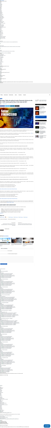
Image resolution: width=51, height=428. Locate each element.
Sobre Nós (1, 397)
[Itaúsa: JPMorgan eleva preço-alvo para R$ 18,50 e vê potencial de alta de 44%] (16, 240)
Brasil (1, 58)
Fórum (1, 3)
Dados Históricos (2, 24)
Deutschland (1, 392)
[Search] (49, 95)
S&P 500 (5, 69)
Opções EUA (1, 32)
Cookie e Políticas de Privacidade (4, 417)
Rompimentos (1, 26)
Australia (1, 59)
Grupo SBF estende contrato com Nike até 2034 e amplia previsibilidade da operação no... (28, 244)
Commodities (1, 33)
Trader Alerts (1, 22)
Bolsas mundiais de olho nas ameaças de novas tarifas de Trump (43, 112)
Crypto (1, 29)
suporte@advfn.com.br (2, 55)
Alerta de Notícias (2, 17)
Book (0, 2)
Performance (1, 14)
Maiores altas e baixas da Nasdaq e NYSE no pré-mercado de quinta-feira (43, 123)
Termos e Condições (2, 416)
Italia (0, 62)
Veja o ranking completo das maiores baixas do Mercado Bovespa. (8, 198)
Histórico (1, 13)
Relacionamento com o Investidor (4, 399)
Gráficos (1, 10)
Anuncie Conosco (2, 402)
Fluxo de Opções (2, 25)
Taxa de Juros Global (2, 37)
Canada (1, 60)
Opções (1, 11)
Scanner (1, 6)
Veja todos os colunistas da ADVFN (40, 117)
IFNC (31, 133)
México (1, 63)
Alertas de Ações (2, 21)
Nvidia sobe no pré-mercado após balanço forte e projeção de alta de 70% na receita (43, 127)
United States (2, 57)
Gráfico (13, 202)
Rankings (1, 4)
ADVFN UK (1, 388)
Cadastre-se (1, 82)
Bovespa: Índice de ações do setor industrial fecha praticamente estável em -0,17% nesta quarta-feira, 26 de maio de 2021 (8, 224)
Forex (0, 28)
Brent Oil (5, 78)
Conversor (1, 409)
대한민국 (1, 395)
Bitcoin (4, 75)
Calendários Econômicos (3, 36)
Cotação (10, 202)
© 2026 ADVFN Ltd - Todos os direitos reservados (6, 415)
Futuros (1, 30)
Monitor (8, 202)
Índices (1, 98)
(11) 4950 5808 (2, 54)
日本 (0, 64)
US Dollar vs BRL (7, 72)
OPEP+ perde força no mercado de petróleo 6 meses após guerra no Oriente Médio (42, 132)
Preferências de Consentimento (4, 404)
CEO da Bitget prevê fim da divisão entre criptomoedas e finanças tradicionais (43, 136)
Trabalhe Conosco (2, 398)
